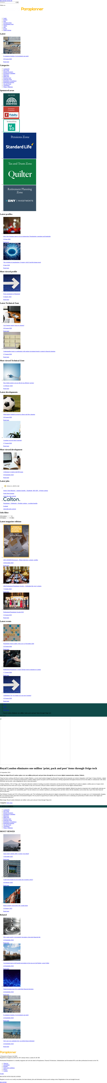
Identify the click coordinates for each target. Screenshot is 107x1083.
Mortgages (6, 75)
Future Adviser (7, 30)
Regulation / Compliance (9, 81)
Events (5, 28)
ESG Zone (6, 70)
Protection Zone (7, 79)
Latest (5, 18)
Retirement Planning (8, 82)
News (4, 707)
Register (5, 1066)
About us (5, 1063)
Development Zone (8, 24)
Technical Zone (7, 22)
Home (5, 704)
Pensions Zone (7, 78)
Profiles (5, 19)
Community (6, 69)
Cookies (5, 1071)
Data (4, 21)
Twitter (2, 1073)
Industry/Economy (8, 72)
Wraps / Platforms (8, 87)
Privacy (5, 1069)
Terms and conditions (9, 1068)
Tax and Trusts (7, 84)
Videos (5, 25)
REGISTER (3, 1082)
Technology (6, 85)
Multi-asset (6, 76)
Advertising (6, 1065)
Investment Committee (9, 73)
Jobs (4, 27)
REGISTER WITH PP (6, 0)
